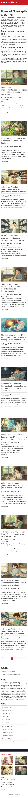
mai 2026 (6, 716)
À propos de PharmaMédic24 (8, 780)
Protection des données (7, 787)
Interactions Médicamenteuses (11, 674)
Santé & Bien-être (9, 671)
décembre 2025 (8, 732)
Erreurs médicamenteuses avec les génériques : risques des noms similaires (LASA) (13, 238)
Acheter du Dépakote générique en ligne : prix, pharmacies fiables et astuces (13, 189)
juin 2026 (6, 713)
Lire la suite (4, 112)
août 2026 (7, 707)
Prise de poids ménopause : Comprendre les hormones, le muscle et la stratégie (13, 582)
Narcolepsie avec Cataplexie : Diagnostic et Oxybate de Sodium (13, 140)
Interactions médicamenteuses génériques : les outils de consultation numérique (14, 91)
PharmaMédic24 (9, 2)
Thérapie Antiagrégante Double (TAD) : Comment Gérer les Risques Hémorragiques (11, 287)
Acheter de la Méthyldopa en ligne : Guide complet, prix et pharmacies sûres (13, 534)
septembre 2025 (8, 742)
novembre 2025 (8, 735)
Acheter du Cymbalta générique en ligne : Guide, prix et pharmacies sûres (12, 485)
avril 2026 (6, 719)
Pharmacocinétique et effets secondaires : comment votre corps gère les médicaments (13, 337)
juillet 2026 (7, 710)
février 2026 (7, 726)
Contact (3, 789)
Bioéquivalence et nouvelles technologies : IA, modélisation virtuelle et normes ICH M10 (14, 437)
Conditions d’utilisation (6, 782)
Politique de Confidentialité (7, 784)
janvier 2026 (7, 729)
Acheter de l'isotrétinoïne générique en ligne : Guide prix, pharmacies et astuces (12, 631)
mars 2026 (7, 723)
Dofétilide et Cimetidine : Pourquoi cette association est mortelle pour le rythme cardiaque (13, 387)
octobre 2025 (7, 738)
